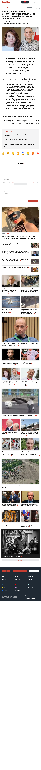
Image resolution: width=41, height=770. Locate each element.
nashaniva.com (12, 597)
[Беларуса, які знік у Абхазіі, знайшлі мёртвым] (30, 356)
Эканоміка (30, 576)
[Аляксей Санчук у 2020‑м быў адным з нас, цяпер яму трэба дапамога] (20, 245)
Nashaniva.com (29, 7)
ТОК (4, 587)
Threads (18, 590)
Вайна (16, 576)
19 (11, 455)
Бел (31, 2)
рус (35, 2)
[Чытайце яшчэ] (36, 131)
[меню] (38, 2)
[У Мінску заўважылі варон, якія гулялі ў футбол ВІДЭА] (20, 402)
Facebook (5, 590)
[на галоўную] (6, 2)
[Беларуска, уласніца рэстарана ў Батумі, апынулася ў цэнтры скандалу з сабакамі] (20, 223)
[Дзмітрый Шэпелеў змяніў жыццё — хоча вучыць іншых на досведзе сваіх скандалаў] (11, 356)
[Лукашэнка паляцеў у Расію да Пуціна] (11, 427)
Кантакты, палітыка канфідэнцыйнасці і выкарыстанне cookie (30, 597)
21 (6, 433)
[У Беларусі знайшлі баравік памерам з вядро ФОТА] (20, 269)
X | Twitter (31, 587)
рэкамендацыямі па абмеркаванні (10, 198)
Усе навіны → (20, 560)
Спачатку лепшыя (34, 167)
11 (29, 526)
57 (23, 163)
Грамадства (4, 233)
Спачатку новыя (25, 167)
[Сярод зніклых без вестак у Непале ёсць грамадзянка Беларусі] (20, 473)
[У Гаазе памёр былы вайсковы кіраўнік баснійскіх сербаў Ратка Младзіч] (30, 499)
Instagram (18, 587)
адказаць (11, 170)
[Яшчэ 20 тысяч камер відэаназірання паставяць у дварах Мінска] (11, 305)
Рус (39, 8)
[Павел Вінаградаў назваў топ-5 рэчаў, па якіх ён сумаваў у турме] (11, 518)
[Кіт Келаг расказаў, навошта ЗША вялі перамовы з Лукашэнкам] (11, 499)
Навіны (3, 576)
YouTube (18, 584)
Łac (36, 8)
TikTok (31, 584)
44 (39, 455)
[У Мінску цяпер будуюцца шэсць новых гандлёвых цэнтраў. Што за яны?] (30, 427)
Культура (30, 579)
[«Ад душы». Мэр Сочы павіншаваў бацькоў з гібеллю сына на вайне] (30, 518)
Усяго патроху (18, 579)
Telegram (5, 584)
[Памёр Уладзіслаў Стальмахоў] (20, 543)
